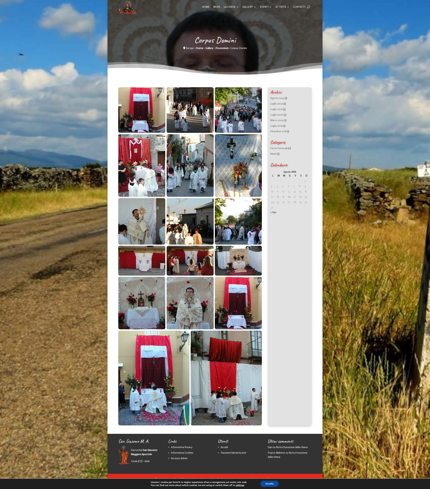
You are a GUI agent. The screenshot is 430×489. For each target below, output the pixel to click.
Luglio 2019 (276, 125)
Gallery (247, 6)
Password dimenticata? (233, 452)
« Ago (273, 212)
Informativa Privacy (181, 447)
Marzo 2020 (277, 120)
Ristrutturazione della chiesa (292, 447)
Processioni (222, 48)
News (216, 6)
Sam (270, 447)
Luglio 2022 (276, 103)
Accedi (224, 447)
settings (240, 485)
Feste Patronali (278, 148)
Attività (280, 6)
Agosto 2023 (277, 98)
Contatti (299, 6)
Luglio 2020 (276, 114)
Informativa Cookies (182, 452)
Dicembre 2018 (278, 131)
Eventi (264, 6)
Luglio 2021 (276, 109)
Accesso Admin (179, 458)
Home (205, 6)
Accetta (269, 483)
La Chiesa (229, 6)
